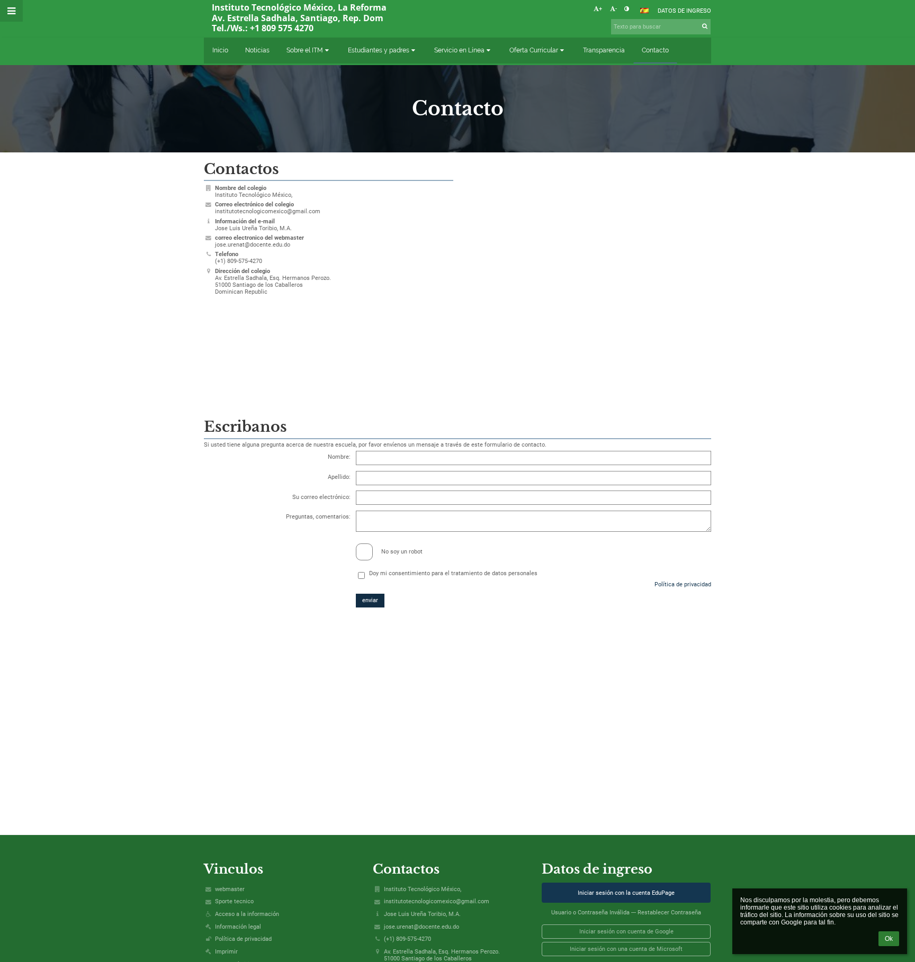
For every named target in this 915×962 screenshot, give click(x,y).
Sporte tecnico (234, 901)
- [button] (616, 8)
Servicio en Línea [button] (459, 50)
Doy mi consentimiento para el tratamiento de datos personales (453, 573)
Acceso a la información (247, 914)
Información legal (238, 926)
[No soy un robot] (458, 542)
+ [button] (600, 8)
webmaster (230, 889)
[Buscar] (705, 26)
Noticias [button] (257, 50)
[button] (627, 9)
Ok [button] (889, 938)
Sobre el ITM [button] (304, 50)
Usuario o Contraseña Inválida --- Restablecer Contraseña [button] (626, 912)
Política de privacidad (682, 584)
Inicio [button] (220, 50)
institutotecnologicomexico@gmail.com (267, 211)
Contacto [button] (655, 50)
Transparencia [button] (604, 50)
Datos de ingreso (684, 10)
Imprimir (226, 951)
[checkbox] (364, 552)
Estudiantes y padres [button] (378, 50)
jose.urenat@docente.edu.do (252, 244)
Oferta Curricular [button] (533, 50)
